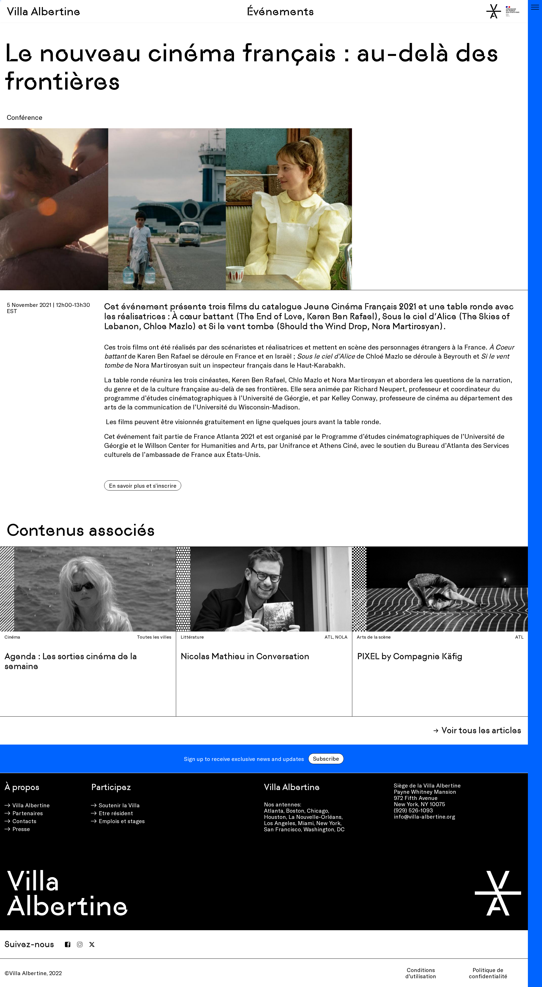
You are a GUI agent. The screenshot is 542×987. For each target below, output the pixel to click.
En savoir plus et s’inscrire (142, 485)
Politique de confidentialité (488, 972)
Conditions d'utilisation (420, 972)
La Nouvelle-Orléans (315, 816)
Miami (306, 822)
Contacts (24, 820)
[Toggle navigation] (535, 7)
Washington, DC (324, 829)
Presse (21, 828)
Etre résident (116, 813)
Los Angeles (279, 822)
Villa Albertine (43, 11)
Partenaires (27, 813)
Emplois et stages (122, 820)
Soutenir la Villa (119, 805)
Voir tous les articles (481, 730)
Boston (295, 810)
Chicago (317, 810)
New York (328, 822)
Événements (280, 11)
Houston (275, 816)
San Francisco (282, 829)
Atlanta (273, 810)
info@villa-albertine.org (424, 816)
